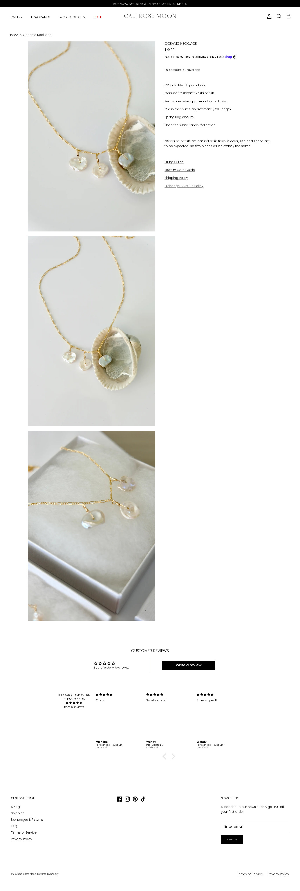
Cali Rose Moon (27, 874)
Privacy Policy (21, 839)
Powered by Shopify (47, 874)
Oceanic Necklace (37, 35)
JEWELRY (15, 17)
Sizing (15, 807)
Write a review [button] (189, 665)
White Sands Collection (197, 125)
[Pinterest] (135, 799)
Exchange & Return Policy (183, 186)
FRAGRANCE (41, 17)
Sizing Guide (174, 162)
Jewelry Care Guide (179, 170)
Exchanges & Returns (27, 819)
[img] (74, 703)
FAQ (14, 826)
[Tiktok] (143, 799)
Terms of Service (24, 832)
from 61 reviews (74, 707)
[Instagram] (127, 799)
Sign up (232, 839)
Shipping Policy (176, 178)
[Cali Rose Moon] (150, 16)
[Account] (268, 16)
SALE (98, 17)
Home (13, 35)
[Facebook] (119, 799)
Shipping (18, 813)
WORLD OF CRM (73, 17)
